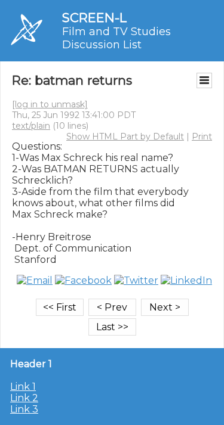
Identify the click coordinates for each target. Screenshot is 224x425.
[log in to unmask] (50, 104)
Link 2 (24, 398)
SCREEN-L (94, 17)
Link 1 (23, 386)
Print (202, 136)
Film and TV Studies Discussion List (116, 38)
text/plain (31, 125)
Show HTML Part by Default (125, 136)
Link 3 (24, 409)
